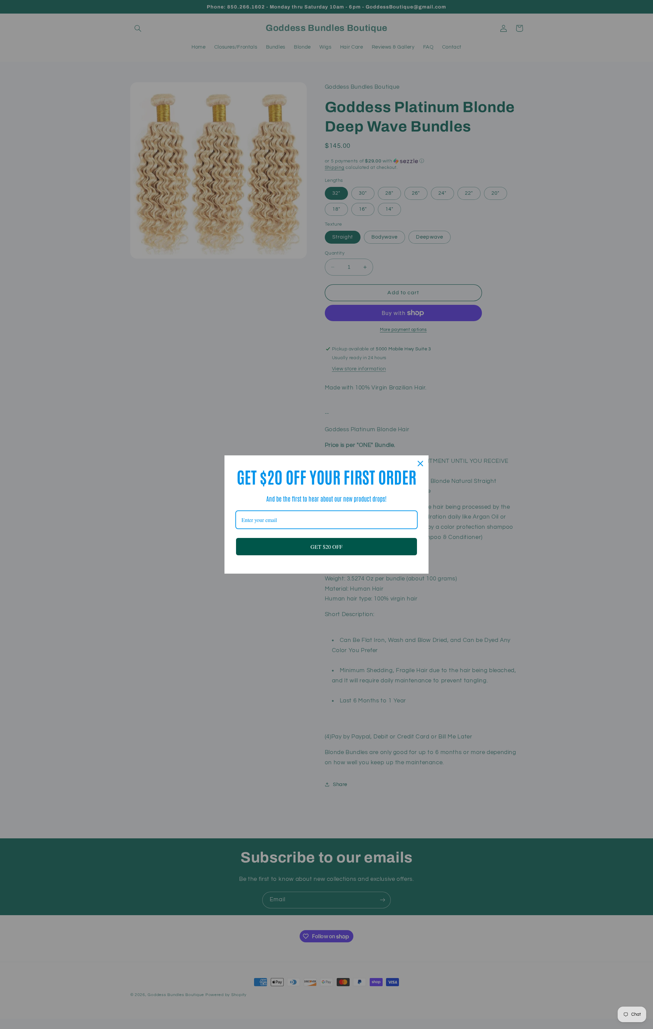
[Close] (420, 463)
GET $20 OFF (326, 546)
